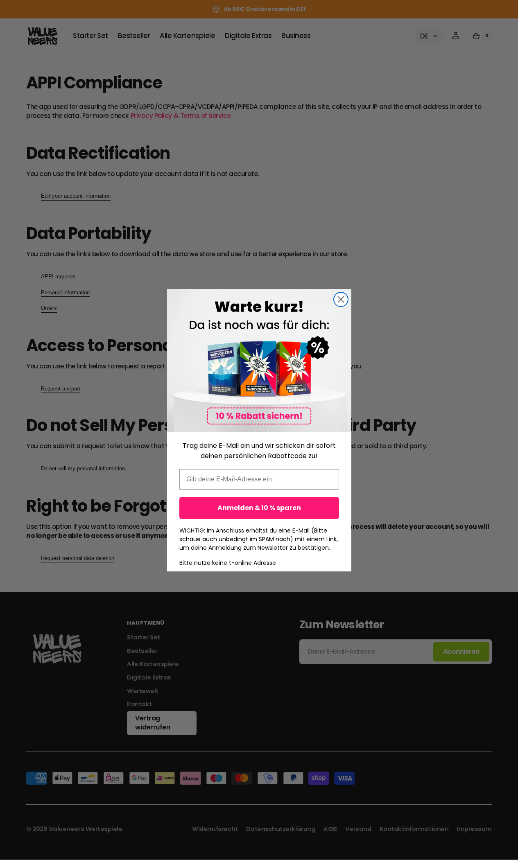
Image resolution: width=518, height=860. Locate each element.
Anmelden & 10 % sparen (259, 507)
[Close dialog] (341, 299)
